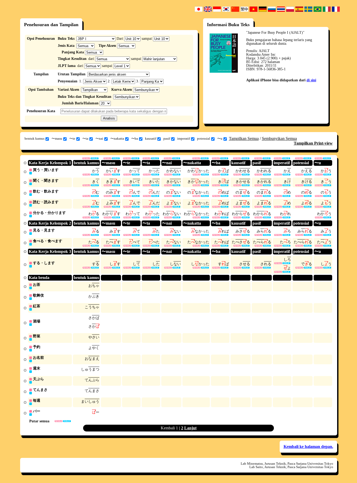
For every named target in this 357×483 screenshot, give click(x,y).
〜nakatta (117, 138)
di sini (311, 80)
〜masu (56, 138)
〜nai (99, 138)
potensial (203, 138)
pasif (166, 138)
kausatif (150, 138)
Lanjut (190, 428)
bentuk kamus (34, 138)
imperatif (183, 138)
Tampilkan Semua (244, 138)
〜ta (85, 138)
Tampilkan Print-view (313, 143)
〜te (72, 138)
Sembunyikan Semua (279, 138)
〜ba (134, 138)
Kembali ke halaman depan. (308, 446)
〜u (219, 138)
